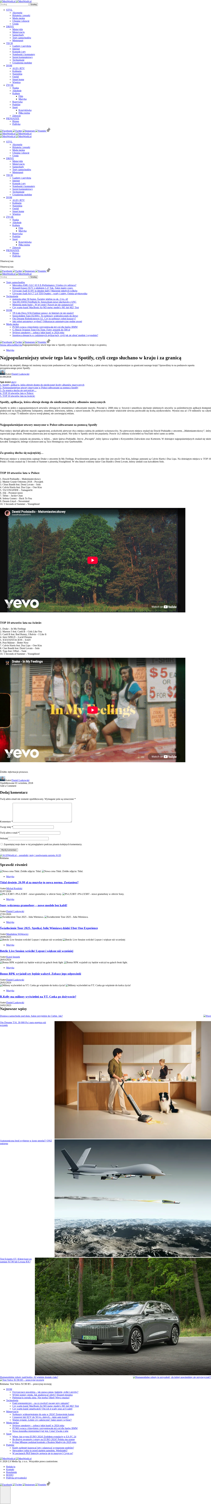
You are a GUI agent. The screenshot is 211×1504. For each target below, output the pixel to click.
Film (21, 96)
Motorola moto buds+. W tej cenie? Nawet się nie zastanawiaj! (42, 304)
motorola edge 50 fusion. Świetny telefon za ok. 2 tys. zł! (40, 299)
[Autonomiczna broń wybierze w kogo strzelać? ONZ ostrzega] (133, 1198)
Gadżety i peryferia (21, 46)
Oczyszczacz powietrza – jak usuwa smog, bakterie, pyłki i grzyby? (45, 1392)
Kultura (16, 93)
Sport (15, 107)
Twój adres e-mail (9, 832)
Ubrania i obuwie (20, 21)
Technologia (12, 1400)
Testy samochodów (21, 37)
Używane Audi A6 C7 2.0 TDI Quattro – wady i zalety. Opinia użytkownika (49, 293)
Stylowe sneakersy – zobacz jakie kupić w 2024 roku (38, 332)
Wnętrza (16, 82)
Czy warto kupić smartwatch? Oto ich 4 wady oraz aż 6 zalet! (42, 1408)
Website (4, 838)
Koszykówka (25, 110)
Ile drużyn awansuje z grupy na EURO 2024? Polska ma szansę (43, 1439)
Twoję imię (6, 827)
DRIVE (10, 26)
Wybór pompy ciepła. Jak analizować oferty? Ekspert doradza (42, 1394)
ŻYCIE (10, 85)
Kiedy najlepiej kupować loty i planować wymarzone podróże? (43, 1447)
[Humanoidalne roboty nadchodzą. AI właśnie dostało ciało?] (172, 1377)
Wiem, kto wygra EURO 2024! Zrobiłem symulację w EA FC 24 (44, 1436)
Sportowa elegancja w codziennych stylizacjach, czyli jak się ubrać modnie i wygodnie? (55, 335)
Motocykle (17, 29)
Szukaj (33, 4)
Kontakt (10, 1469)
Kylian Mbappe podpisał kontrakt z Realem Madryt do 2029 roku (44, 1442)
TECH (9, 43)
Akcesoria (17, 12)
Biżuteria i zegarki (21, 15)
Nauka (15, 88)
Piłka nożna (24, 113)
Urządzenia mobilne (22, 62)
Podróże (16, 104)
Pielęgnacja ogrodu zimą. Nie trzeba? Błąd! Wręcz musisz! (41, 1397)
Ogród (15, 76)
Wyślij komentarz (9, 850)
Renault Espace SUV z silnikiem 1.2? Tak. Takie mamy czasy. (42, 288)
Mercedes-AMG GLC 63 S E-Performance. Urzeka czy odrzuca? (44, 285)
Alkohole (16, 90)
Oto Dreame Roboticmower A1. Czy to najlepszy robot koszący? (44, 318)
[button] (5, 1495)
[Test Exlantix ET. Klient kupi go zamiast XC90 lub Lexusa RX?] (123, 1317)
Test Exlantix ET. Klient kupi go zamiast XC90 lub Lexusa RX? (16, 1260)
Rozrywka (17, 101)
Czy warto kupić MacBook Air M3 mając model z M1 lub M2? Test (45, 307)
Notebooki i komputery (23, 54)
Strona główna (7, 345)
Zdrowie (16, 115)
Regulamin (11, 1472)
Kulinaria (16, 71)
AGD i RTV (18, 68)
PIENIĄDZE (12, 118)
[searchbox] (14, 4)
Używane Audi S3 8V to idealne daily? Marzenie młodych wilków (45, 290)
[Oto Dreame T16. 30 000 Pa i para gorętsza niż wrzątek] (133, 1080)
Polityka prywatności (16, 1477)
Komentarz (6, 821)
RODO (9, 1475)
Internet (16, 49)
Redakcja (10, 1466)
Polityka (16, 124)
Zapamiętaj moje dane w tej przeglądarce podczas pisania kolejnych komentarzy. (43, 844)
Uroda (15, 23)
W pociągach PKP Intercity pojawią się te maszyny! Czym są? (42, 1453)
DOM (9, 65)
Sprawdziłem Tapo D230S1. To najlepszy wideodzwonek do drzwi (45, 315)
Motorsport (17, 40)
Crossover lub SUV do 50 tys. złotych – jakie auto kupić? (40, 1417)
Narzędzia (17, 74)
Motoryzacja (18, 32)
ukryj (13, 382)
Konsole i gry (19, 51)
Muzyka (23, 99)
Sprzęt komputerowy (22, 57)
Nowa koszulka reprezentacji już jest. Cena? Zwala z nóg (40, 1431)
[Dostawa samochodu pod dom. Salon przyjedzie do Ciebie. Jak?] (207, 1016)
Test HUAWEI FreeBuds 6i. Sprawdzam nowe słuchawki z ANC (44, 302)
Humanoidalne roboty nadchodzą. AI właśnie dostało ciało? (29, 1377)
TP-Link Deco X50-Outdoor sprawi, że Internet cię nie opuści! (43, 313)
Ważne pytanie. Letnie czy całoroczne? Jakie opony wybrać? (42, 1420)
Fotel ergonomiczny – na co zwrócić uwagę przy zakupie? (40, 1403)
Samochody (18, 35)
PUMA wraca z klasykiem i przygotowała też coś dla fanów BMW (45, 327)
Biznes (15, 121)
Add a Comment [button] (8, 786)
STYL (9, 10)
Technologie (18, 60)
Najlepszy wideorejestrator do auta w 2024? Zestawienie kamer (43, 1414)
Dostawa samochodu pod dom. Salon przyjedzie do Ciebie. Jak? (31, 1016)
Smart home (18, 79)
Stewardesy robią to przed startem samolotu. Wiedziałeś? (40, 1450)
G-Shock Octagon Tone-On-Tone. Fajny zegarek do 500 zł (41, 329)
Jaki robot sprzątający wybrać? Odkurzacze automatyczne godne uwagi (47, 321)
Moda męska (18, 18)
